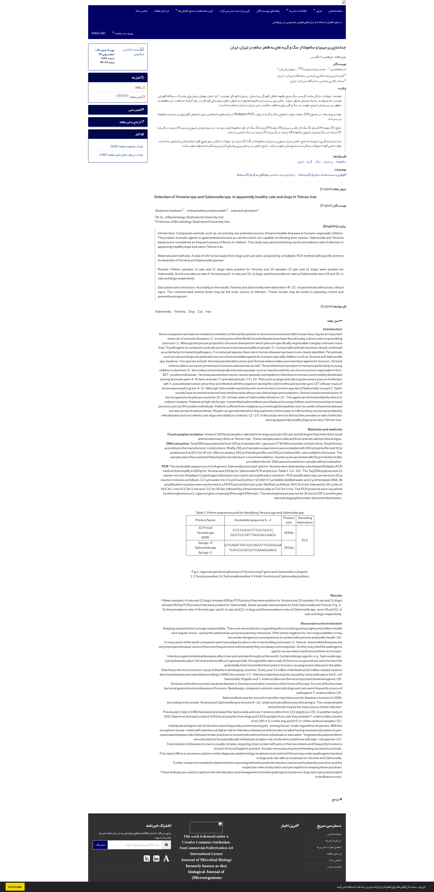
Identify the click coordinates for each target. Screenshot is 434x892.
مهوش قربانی (287, 69)
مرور (319, 11)
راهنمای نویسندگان (268, 11)
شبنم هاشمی (338, 69)
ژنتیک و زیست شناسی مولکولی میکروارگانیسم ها (266, 175)
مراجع (336, 799)
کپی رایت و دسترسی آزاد (235, 11)
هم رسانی (135, 110)
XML (138, 88)
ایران (300, 161)
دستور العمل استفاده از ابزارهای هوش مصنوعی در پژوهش (307, 22)
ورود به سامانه (123, 33)
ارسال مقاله (161, 11)
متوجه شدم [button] (15, 886)
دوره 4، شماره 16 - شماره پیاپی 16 (104, 52)
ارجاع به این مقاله (130, 122)
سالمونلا (341, 161)
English (98, 33)
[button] (334, 887)
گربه (309, 161)
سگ (318, 161)
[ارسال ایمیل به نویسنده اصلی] (301, 68)
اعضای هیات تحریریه (329, 847)
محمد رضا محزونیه (314, 69)
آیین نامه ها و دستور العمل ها (195, 11)
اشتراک (100, 845)
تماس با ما (142, 11)
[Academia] (165, 859)
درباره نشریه (333, 840)
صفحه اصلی (335, 11)
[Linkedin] (155, 859)
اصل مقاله (333, 321)
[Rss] (147, 859)
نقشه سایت (334, 867)
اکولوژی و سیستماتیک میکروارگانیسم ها (322, 175)
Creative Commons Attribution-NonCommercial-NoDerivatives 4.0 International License (206, 848)
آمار (137, 134)
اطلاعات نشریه (298, 11)
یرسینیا (328, 161)
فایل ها (136, 77)
